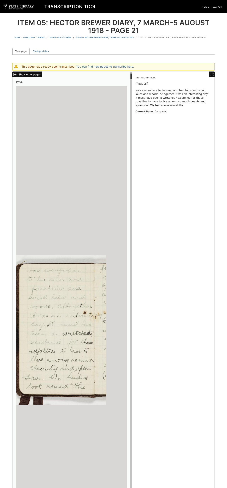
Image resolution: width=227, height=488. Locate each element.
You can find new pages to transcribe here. (105, 66)
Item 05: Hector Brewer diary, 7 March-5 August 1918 (105, 37)
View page (22, 51)
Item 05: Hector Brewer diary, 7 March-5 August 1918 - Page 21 (172, 37)
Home (205, 6)
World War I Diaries (34, 37)
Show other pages (30, 74)
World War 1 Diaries (60, 37)
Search (217, 6)
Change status (41, 51)
